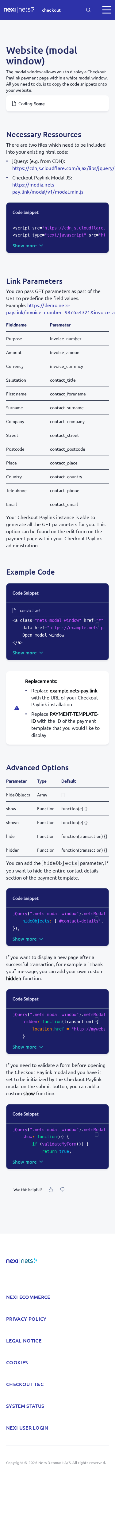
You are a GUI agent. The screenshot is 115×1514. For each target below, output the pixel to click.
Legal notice (23, 1340)
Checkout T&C (25, 1384)
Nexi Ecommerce (28, 1296)
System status (25, 1405)
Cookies (17, 1362)
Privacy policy (26, 1318)
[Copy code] (97, 232)
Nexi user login (27, 1427)
